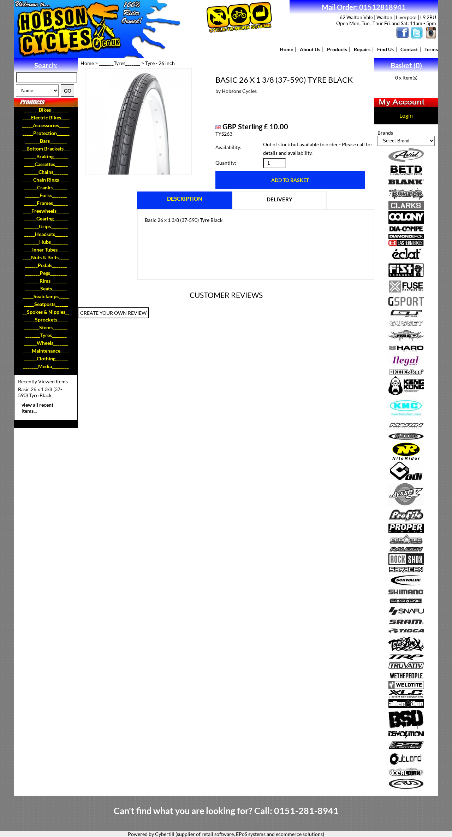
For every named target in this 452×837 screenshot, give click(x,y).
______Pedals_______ (46, 265)
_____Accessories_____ (46, 125)
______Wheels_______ (46, 343)
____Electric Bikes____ (46, 117)
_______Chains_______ (46, 172)
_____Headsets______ (46, 234)
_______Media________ (46, 366)
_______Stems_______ (45, 327)
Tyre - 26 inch (160, 63)
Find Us (385, 49)
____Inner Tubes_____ (46, 250)
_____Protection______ (46, 133)
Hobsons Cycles (239, 91)
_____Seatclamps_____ (46, 296)
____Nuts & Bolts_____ (46, 257)
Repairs (362, 49)
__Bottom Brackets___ (46, 149)
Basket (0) (406, 65)
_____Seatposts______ (46, 304)
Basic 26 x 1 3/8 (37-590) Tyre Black (40, 392)
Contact (409, 49)
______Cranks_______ (45, 187)
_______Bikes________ (46, 110)
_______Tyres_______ (46, 335)
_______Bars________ (46, 141)
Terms (431, 49)
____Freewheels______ (46, 211)
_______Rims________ (46, 281)
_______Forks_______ (46, 195)
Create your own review (113, 313)
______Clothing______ (46, 358)
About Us (310, 49)
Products (337, 49)
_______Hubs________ (46, 242)
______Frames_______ (46, 203)
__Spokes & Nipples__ (46, 312)
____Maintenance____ (46, 351)
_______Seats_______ (46, 288)
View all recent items (37, 408)
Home (286, 49)
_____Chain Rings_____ (46, 180)
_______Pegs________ (46, 273)
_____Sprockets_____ (46, 320)
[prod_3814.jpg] (138, 122)
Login (406, 115)
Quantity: (225, 163)
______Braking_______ (46, 156)
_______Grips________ (46, 226)
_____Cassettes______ (46, 164)
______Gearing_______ (46, 219)
